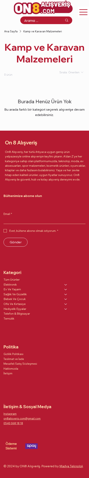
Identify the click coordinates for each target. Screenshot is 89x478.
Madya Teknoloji (71, 466)
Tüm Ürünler (12, 279)
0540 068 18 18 (13, 423)
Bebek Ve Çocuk (15, 299)
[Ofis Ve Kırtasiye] (66, 304)
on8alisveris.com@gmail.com (22, 418)
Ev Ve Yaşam (12, 289)
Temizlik (9, 318)
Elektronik (10, 284)
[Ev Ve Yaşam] (66, 289)
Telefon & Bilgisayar (17, 313)
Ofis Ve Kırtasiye (15, 304)
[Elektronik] (66, 284)
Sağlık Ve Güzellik (15, 294)
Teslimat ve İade (14, 359)
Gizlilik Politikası (13, 354)
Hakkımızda (11, 368)
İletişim (8, 373)
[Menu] (83, 12)
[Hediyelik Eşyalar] (66, 309)
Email (8, 214)
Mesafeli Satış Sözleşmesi (20, 363)
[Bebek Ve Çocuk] (66, 299)
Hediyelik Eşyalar (15, 309)
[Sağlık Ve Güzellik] (66, 294)
